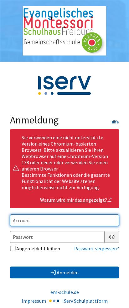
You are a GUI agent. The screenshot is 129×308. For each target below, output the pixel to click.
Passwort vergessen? (96, 248)
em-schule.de (64, 292)
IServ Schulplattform (85, 301)
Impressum (34, 301)
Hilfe (115, 122)
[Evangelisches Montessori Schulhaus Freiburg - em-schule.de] (64, 30)
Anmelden (68, 272)
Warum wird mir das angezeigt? (73, 200)
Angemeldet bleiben (38, 248)
